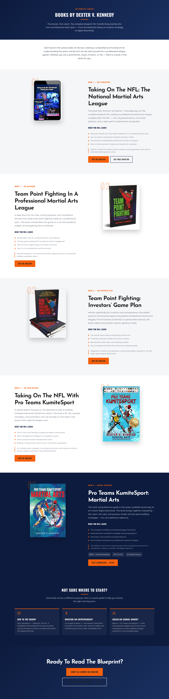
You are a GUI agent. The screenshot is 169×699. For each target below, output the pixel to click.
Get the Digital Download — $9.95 (84, 681)
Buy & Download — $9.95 (103, 562)
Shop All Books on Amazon (84, 671)
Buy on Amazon (98, 159)
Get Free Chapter (121, 159)
